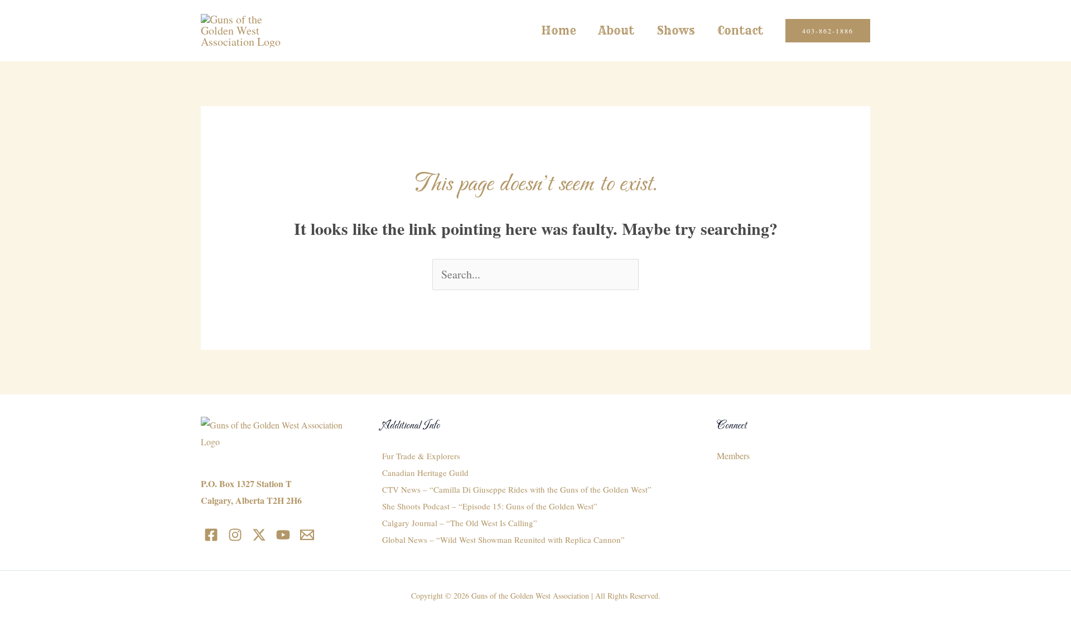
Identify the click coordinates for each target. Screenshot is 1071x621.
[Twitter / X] (259, 534)
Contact (740, 30)
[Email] (307, 534)
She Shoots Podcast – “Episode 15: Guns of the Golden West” (489, 506)
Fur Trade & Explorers (421, 455)
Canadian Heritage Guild (425, 472)
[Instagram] (235, 534)
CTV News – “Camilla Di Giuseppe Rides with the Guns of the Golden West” (517, 489)
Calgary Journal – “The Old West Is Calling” (459, 522)
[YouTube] (283, 534)
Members (733, 455)
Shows (676, 30)
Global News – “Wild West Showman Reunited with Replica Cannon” (503, 539)
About (616, 30)
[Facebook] (211, 534)
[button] (827, 30)
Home (558, 30)
